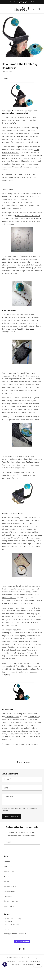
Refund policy (9, 891)
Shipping (7, 881)
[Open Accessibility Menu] (4, 964)
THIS (6, 468)
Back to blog (23, 762)
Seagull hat (19, 147)
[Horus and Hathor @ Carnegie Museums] (22, 252)
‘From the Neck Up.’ (26, 538)
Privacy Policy (10, 886)
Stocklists (8, 896)
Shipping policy (35, 961)
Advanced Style (12, 716)
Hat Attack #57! (31, 744)
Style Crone (33, 716)
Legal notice (15, 964)
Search (7, 862)
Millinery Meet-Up (28, 600)
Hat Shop (7, 867)
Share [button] (6, 78)
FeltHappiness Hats (19, 958)
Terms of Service (11, 901)
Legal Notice (9, 906)
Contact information (28, 964)
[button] (4, 8)
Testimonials (9, 872)
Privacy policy (10, 961)
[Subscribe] (37, 842)
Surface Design (32, 462)
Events (7, 876)
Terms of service (22, 961)
